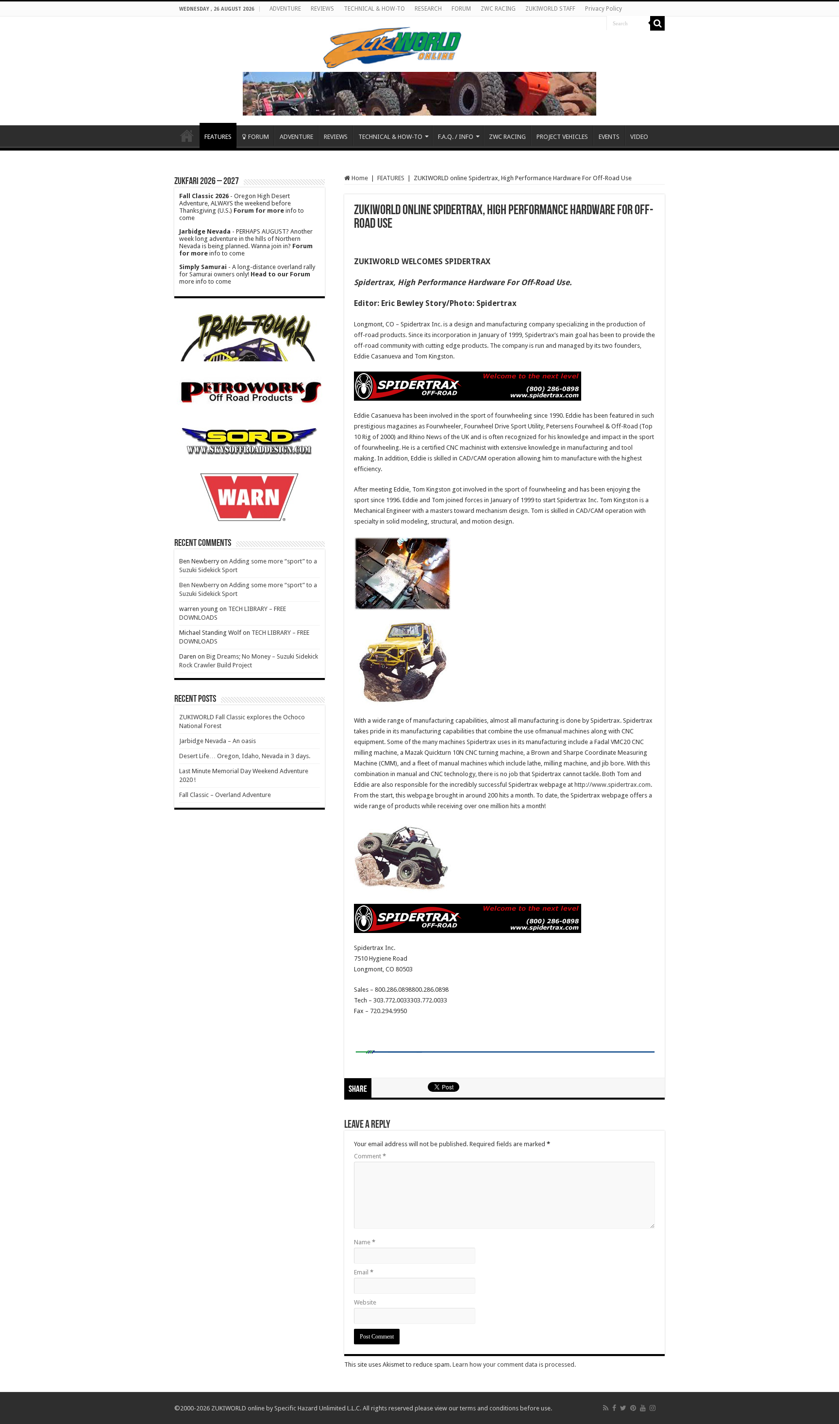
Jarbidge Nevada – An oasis (217, 741)
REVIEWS (322, 8)
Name (364, 1242)
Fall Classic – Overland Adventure (225, 794)
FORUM (461, 8)
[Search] (657, 23)
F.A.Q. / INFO (455, 136)
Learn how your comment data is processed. (514, 1364)
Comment (370, 1156)
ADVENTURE (285, 8)
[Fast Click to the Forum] (419, 93)
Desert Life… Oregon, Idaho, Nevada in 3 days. (244, 756)
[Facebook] (614, 1408)
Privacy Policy (603, 8)
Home (187, 135)
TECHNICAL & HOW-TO (374, 8)
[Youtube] (643, 1408)
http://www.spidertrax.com (612, 784)
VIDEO (639, 136)
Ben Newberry (199, 585)
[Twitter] (623, 1408)
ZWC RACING (498, 8)
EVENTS (609, 136)
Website (365, 1302)
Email (363, 1272)
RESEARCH (428, 8)
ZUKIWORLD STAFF (550, 8)
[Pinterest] (633, 1408)
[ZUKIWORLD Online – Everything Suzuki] (393, 46)
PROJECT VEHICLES (562, 136)
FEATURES (218, 136)
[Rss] (605, 1408)
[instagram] (652, 1408)
